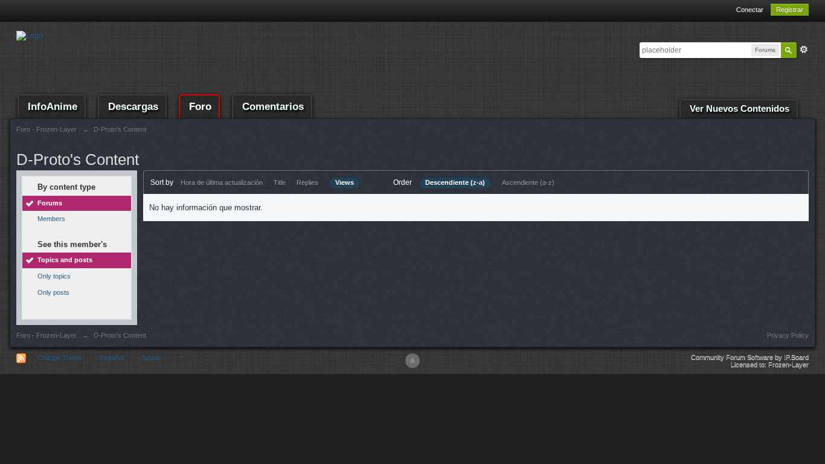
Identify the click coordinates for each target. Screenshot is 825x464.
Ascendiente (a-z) (528, 182)
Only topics (54, 276)
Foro (200, 106)
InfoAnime (52, 106)
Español (112, 357)
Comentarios (273, 106)
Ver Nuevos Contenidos (739, 109)
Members (51, 218)
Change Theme (60, 357)
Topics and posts (64, 259)
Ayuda (150, 357)
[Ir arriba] (412, 360)
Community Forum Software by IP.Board (750, 357)
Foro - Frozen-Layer (46, 335)
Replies (307, 182)
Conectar (749, 9)
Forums (49, 203)
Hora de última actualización (222, 182)
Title (280, 182)
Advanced (804, 49)
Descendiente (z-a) (455, 182)
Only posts (53, 292)
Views (344, 182)
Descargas (133, 106)
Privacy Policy (788, 335)
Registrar (789, 9)
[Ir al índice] (29, 34)
